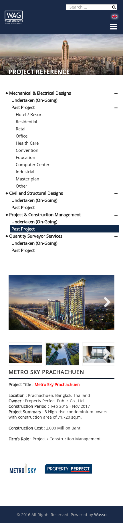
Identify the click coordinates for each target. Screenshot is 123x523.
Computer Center (32, 164)
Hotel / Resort (29, 114)
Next (106, 302)
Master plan (27, 179)
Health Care (27, 143)
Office (21, 136)
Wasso (100, 514)
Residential (26, 121)
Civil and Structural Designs (36, 193)
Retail (21, 129)
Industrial (25, 171)
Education (25, 157)
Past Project (23, 107)
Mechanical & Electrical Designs (40, 93)
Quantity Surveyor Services (35, 236)
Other (21, 186)
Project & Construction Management (45, 214)
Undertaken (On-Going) (34, 100)
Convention (27, 150)
